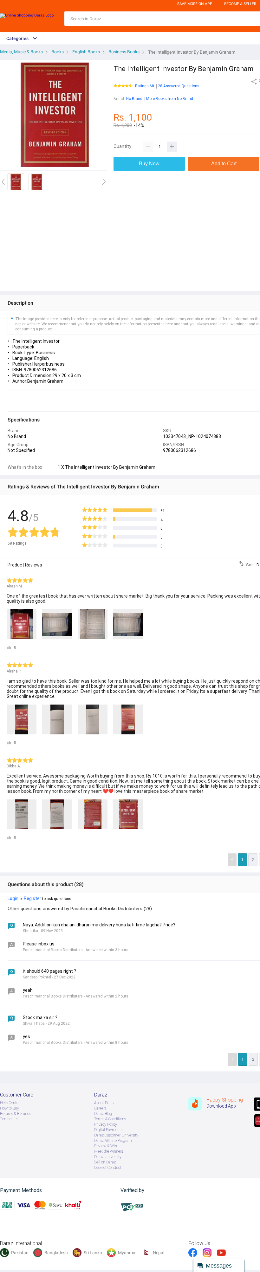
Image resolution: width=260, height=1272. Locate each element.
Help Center (10, 1103)
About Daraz (104, 1103)
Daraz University (107, 1157)
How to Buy (9, 1108)
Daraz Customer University (116, 1135)
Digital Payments (108, 1130)
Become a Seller (240, 4)
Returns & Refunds (15, 1113)
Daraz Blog (103, 1113)
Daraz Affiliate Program (113, 1140)
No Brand (134, 98)
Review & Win (105, 1146)
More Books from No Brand (169, 98)
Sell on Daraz (105, 1162)
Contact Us (9, 1119)
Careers (100, 1108)
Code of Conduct (107, 1167)
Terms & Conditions (110, 1119)
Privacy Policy (105, 1124)
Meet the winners (108, 1151)
